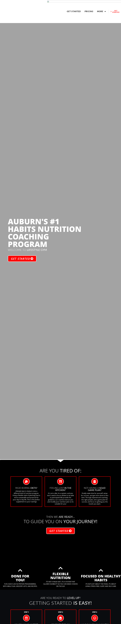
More (100, 11)
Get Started (74, 11)
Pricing (89, 11)
